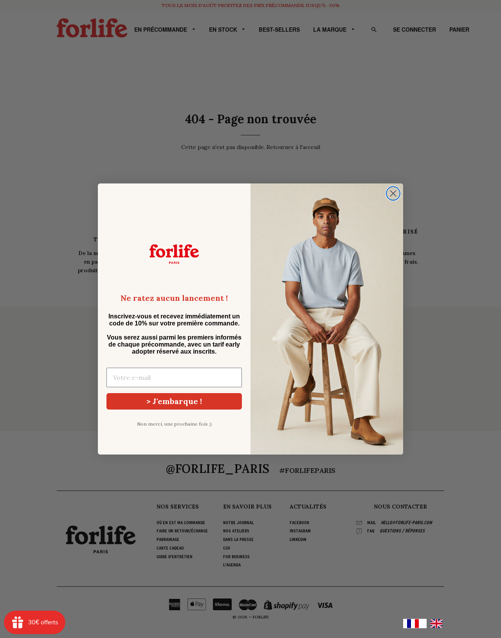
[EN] (438, 623)
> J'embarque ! (174, 401)
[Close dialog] (393, 193)
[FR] (415, 623)
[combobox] (415, 623)
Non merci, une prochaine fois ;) (174, 424)
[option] (438, 623)
